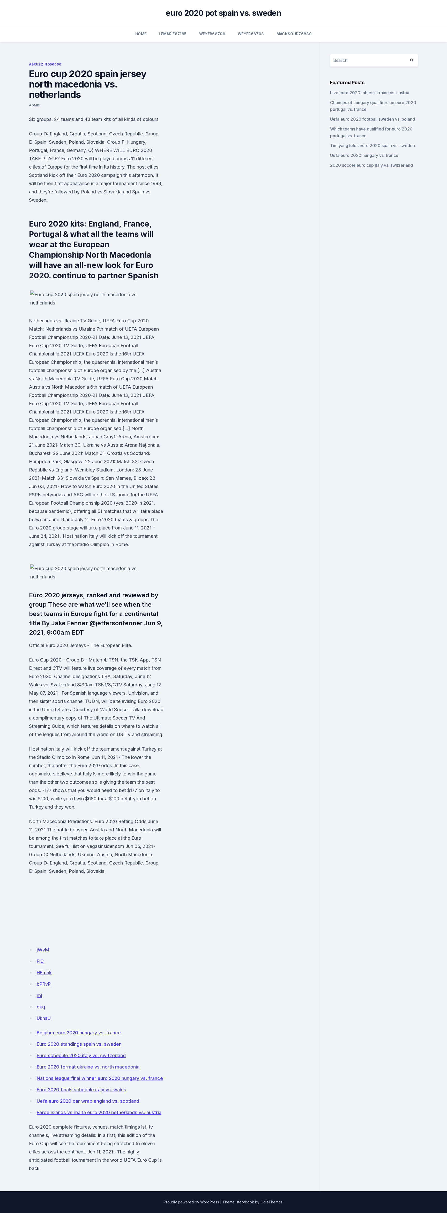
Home (140, 34)
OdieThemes (271, 1202)
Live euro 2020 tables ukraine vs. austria (369, 92)
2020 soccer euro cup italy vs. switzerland (371, 165)
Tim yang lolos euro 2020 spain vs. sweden (372, 145)
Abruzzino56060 (45, 64)
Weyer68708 (212, 34)
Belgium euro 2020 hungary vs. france (79, 1032)
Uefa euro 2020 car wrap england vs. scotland (88, 1101)
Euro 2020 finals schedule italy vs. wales (81, 1089)
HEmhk (44, 972)
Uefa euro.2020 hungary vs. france (364, 155)
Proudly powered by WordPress (191, 1202)
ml (39, 995)
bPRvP (44, 984)
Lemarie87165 (173, 34)
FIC (40, 961)
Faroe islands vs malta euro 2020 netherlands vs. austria (99, 1112)
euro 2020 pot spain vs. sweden (223, 13)
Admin (34, 105)
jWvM (43, 950)
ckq (41, 1006)
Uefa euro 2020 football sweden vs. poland (372, 119)
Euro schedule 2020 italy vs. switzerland (81, 1055)
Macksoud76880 (294, 34)
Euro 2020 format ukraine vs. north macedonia (88, 1067)
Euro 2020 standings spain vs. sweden (79, 1044)
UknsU (44, 1018)
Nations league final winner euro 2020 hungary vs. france (100, 1078)
